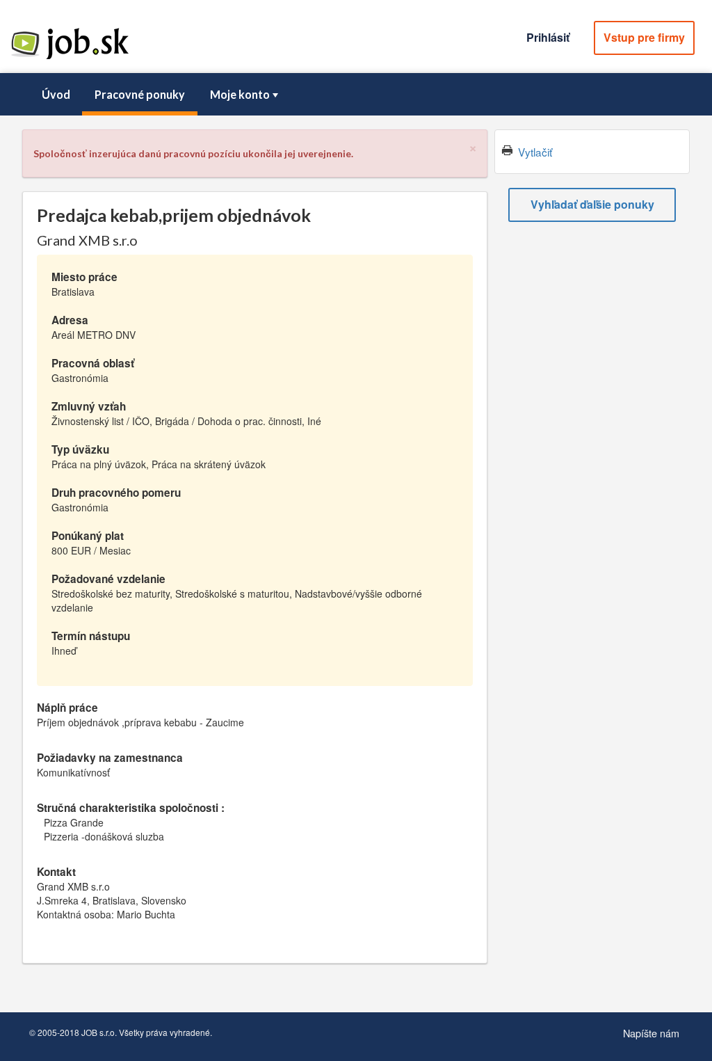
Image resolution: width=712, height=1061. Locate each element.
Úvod (56, 94)
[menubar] (356, 94)
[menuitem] (55, 94)
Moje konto (240, 94)
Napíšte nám (651, 1033)
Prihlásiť (547, 37)
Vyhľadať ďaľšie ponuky (592, 204)
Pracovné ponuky (140, 94)
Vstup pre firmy (644, 37)
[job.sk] (69, 58)
